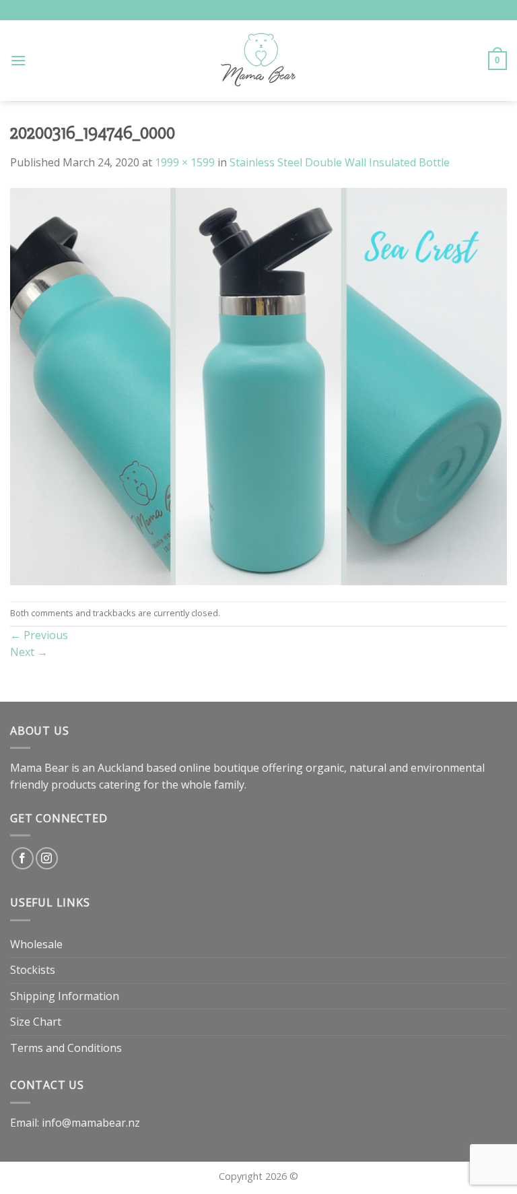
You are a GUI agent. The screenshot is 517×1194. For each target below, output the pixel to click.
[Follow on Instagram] (47, 858)
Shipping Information (64, 996)
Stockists (32, 969)
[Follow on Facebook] (22, 858)
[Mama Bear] (258, 60)
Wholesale (36, 944)
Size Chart (35, 1021)
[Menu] (18, 60)
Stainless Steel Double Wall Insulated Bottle (340, 162)
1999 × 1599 (185, 162)
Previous (39, 635)
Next (29, 651)
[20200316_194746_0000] (258, 385)
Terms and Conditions (66, 1047)
